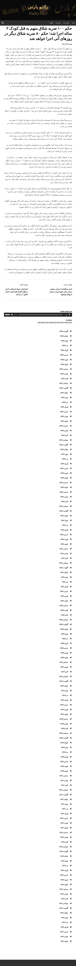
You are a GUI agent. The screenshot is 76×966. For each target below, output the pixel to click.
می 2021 (65, 582)
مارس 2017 (64, 818)
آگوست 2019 (63, 681)
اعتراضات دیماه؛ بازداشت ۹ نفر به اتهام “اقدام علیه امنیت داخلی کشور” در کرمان (16, 291)
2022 (43, 322)
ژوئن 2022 (64, 520)
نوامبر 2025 (64, 374)
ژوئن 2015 (64, 917)
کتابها (51, 23)
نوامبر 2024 (64, 430)
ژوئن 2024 (64, 454)
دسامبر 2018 (63, 719)
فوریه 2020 (64, 653)
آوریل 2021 (64, 586)
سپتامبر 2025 (63, 383)
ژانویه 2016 (64, 884)
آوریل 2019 (64, 700)
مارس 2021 (64, 591)
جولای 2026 (64, 336)
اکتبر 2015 (64, 899)
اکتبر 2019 (64, 672)
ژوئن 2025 (64, 397)
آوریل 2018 (64, 757)
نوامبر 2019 (64, 667)
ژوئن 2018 (64, 747)
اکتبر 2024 (64, 435)
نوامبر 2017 (64, 780)
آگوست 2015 (63, 908)
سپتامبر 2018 (63, 733)
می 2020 (65, 638)
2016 (66, 322)
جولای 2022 (64, 515)
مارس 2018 (64, 761)
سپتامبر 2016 (63, 846)
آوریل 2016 (64, 870)
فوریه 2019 (64, 709)
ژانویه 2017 (64, 828)
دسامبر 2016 (63, 832)
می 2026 (65, 345)
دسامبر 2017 (63, 776)
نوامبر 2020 (64, 610)
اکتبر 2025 (64, 378)
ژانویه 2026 (64, 364)
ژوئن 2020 (64, 634)
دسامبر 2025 (63, 369)
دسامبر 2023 (63, 482)
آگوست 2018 (63, 738)
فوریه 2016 (64, 880)
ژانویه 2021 (64, 601)
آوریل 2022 (64, 530)
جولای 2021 (64, 572)
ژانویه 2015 (64, 941)
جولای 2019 (64, 686)
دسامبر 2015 (63, 889)
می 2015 (65, 922)
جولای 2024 (64, 449)
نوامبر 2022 (64, 497)
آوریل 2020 (64, 643)
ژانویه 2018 (64, 771)
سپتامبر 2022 (63, 506)
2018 (58, 322)
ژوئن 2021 (64, 577)
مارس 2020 (64, 648)
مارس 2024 (64, 468)
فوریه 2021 (64, 596)
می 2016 (65, 865)
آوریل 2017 (64, 813)
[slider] (7, 314)
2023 (39, 322)
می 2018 (65, 752)
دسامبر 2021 (63, 549)
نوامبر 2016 (64, 837)
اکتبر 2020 (64, 615)
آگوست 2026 (63, 331)
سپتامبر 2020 (63, 620)
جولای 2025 (64, 393)
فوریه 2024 (64, 473)
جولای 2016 (64, 856)
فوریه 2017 (64, 823)
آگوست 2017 (63, 794)
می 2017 (65, 809)
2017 (62, 322)
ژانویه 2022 (64, 544)
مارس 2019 (64, 705)
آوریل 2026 (64, 350)
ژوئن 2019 (64, 690)
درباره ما (58, 23)
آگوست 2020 (63, 624)
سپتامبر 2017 (63, 790)
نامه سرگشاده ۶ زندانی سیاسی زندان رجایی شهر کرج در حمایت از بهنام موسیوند (60, 291)
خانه (73, 23)
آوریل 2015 (64, 927)
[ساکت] (12, 315)
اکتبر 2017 (64, 785)
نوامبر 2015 (64, 894)
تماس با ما (66, 23)
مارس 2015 (64, 932)
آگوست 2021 (63, 568)
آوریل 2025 (64, 407)
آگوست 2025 (63, 388)
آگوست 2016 (63, 851)
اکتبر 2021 (64, 558)
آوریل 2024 (64, 463)
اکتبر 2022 (64, 501)
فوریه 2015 (64, 936)
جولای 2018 (64, 742)
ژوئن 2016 (64, 861)
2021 (47, 322)
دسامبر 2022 (63, 492)
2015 (70, 322)
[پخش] (69, 315)
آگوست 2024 (63, 445)
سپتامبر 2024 (63, 440)
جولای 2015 (64, 913)
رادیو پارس (38, 6)
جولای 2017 (64, 799)
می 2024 (65, 459)
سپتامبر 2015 (63, 903)
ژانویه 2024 (64, 478)
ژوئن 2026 (64, 341)
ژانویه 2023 (64, 487)
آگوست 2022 (63, 511)
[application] (38, 315)
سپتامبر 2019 (63, 676)
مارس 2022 (64, 534)
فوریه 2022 (64, 539)
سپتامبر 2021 (63, 563)
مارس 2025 (64, 411)
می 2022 (65, 525)
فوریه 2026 (64, 359)
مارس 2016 (64, 875)
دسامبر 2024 (63, 426)
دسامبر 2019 (63, 662)
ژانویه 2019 (64, 714)
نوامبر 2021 (64, 553)
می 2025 (65, 402)
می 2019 (65, 695)
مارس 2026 (64, 355)
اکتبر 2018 (64, 728)
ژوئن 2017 (64, 804)
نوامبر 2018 (64, 724)
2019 (55, 322)
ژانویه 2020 (64, 657)
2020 (51, 322)
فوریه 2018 (64, 766)
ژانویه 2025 (64, 421)
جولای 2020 (64, 629)
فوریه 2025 (64, 416)
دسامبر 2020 (63, 605)
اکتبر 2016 (64, 842)
